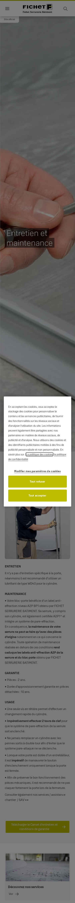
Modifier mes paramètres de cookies (37, 471)
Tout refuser (37, 481)
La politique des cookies (39, 454)
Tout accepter (37, 495)
